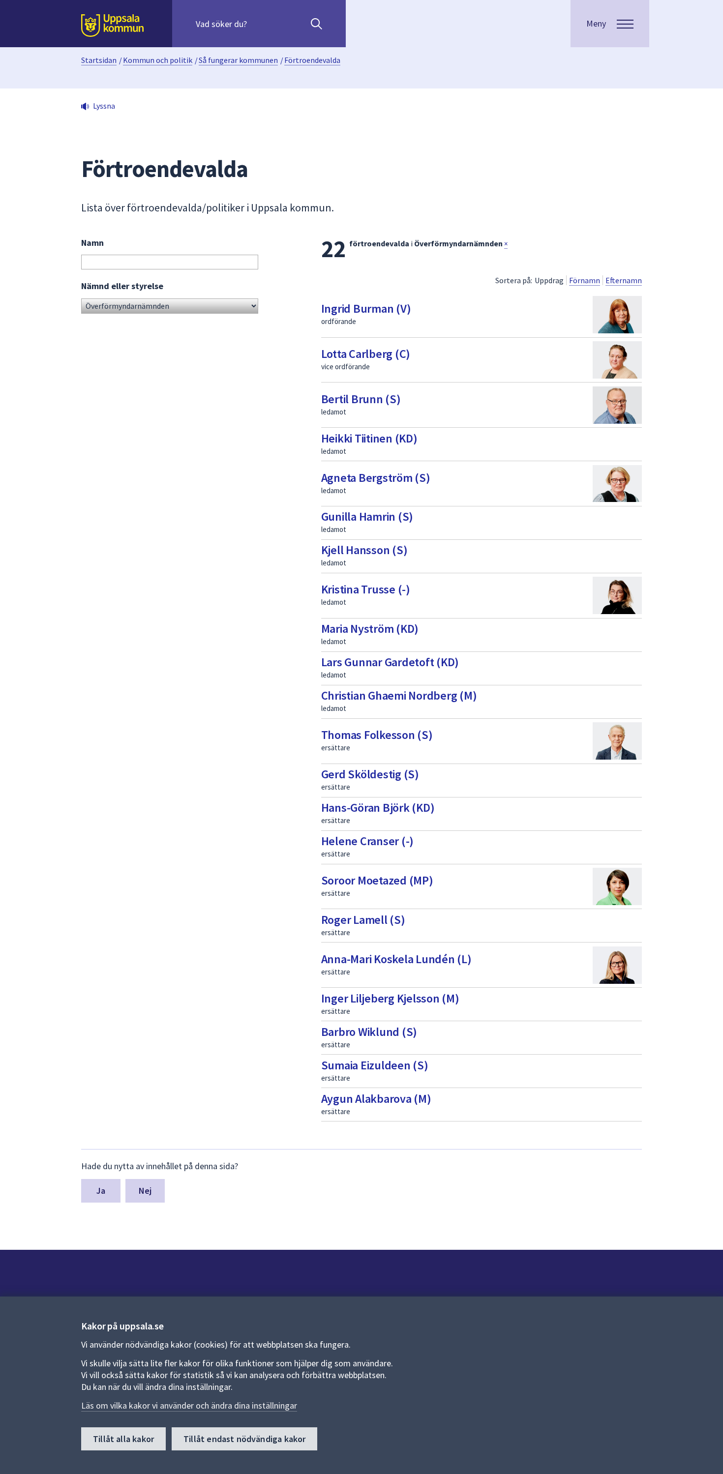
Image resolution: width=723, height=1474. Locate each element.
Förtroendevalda (312, 60)
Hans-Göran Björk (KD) (378, 807)
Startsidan (99, 60)
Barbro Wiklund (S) (369, 1031)
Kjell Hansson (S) (364, 550)
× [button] (506, 243)
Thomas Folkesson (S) (377, 734)
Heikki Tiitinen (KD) (369, 438)
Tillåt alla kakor (123, 1439)
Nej (145, 1190)
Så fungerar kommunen (238, 60)
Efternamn (623, 280)
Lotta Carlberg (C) (366, 353)
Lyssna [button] (104, 106)
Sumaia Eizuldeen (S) (374, 1065)
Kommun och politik (157, 60)
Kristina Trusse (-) (365, 589)
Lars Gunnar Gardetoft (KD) (390, 662)
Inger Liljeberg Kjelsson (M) (390, 998)
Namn (92, 242)
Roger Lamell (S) (363, 919)
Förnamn (584, 280)
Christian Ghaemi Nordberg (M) (399, 695)
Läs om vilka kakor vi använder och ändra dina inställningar (189, 1405)
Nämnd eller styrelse (122, 286)
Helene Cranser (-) (367, 841)
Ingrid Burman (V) (366, 308)
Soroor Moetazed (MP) (377, 880)
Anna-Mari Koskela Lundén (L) (396, 959)
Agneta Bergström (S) (375, 477)
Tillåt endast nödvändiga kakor (244, 1439)
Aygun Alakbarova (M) (376, 1098)
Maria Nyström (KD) (370, 628)
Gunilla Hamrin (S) (367, 516)
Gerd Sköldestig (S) (370, 774)
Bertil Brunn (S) (361, 399)
